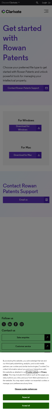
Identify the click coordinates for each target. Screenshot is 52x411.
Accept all (26, 405)
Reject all (26, 397)
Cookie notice (31, 372)
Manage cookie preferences (26, 389)
